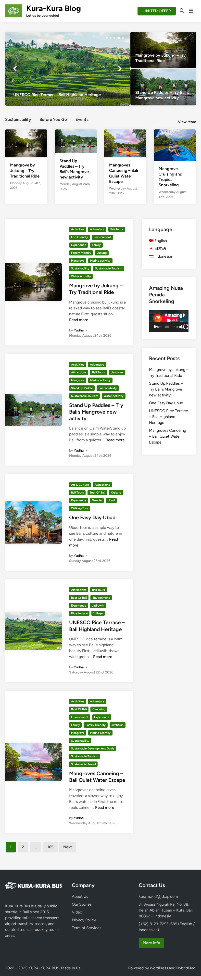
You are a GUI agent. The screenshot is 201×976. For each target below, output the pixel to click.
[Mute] (181, 326)
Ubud (111, 500)
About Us (80, 896)
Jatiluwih (98, 605)
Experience (78, 245)
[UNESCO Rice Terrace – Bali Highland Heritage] (67, 68)
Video (77, 912)
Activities (77, 229)
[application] (168, 321)
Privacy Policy (84, 920)
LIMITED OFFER (156, 11)
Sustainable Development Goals (92, 748)
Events (81, 119)
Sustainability (18, 119)
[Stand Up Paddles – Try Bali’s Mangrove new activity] (163, 87)
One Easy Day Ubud (92, 517)
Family (96, 245)
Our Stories (81, 904)
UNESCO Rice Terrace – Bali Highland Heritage (168, 416)
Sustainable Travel (83, 764)
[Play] (155, 326)
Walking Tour (79, 508)
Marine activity (100, 260)
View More (187, 122)
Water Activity (81, 276)
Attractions (79, 372)
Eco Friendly (79, 237)
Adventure (97, 229)
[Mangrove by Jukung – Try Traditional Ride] (163, 50)
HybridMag (185, 968)
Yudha (79, 330)
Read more (78, 319)
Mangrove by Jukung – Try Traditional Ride (24, 170)
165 (50, 847)
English (160, 240)
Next (67, 847)
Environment (102, 237)
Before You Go (53, 119)
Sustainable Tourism (108, 268)
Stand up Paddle (82, 388)
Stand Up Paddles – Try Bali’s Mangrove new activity (96, 412)
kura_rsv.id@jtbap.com (158, 896)
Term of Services (86, 927)
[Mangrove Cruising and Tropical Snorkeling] (175, 144)
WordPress (159, 968)
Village (98, 613)
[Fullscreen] (185, 326)
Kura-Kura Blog (53, 8)
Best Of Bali (97, 492)
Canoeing (98, 709)
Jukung (102, 252)
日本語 (159, 248)
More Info (151, 942)
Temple (97, 500)
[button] (107, 38)
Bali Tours (116, 229)
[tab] (18, 118)
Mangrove (78, 260)
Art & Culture (80, 484)
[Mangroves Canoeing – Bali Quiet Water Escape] (125, 143)
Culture (116, 492)
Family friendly (81, 252)
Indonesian (163, 256)
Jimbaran (117, 372)
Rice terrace (79, 613)
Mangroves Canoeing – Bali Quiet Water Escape (167, 436)
